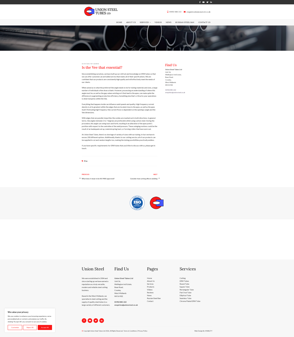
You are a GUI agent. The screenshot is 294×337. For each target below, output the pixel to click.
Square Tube (184, 284)
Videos (158, 22)
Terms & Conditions (130, 328)
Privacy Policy (142, 328)
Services (144, 22)
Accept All (45, 327)
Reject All (30, 327)
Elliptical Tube (185, 292)
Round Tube (184, 281)
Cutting (183, 275)
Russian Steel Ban (184, 22)
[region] (30, 320)
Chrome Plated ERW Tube (190, 298)
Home (119, 22)
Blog (85, 158)
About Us (131, 22)
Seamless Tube (185, 295)
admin (96, 61)
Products (150, 284)
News (168, 22)
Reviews (150, 290)
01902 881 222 (175, 12)
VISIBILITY (208, 328)
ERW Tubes (184, 278)
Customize (15, 327)
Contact (150, 298)
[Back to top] (289, 332)
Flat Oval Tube (185, 290)
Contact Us (204, 22)
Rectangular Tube (187, 287)
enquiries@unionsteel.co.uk (198, 12)
